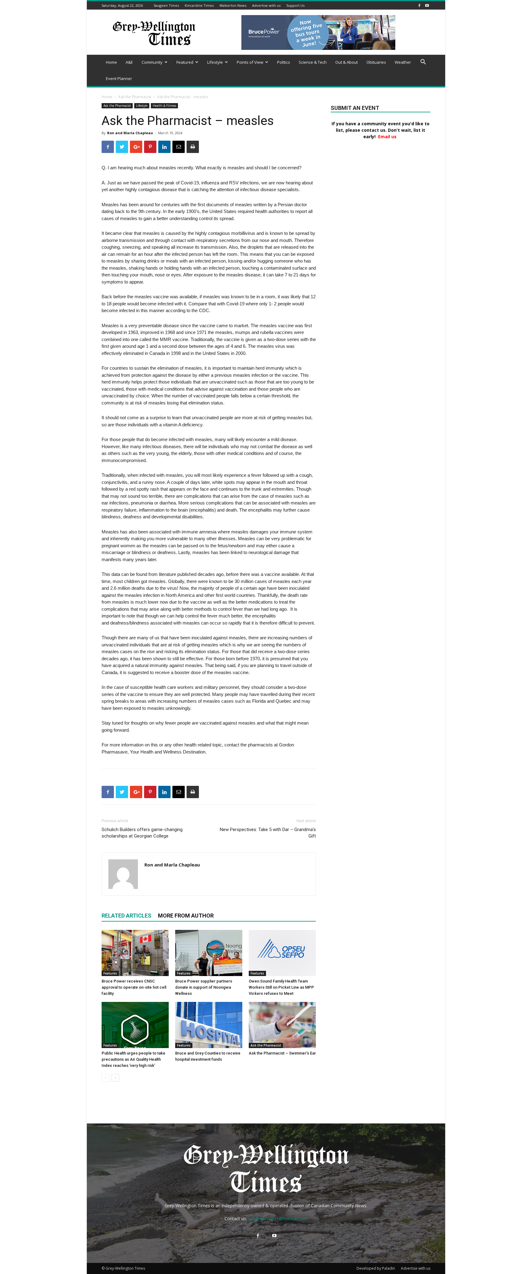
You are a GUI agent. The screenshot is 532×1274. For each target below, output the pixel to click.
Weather (403, 62)
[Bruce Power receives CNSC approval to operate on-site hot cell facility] (135, 953)
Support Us (295, 5)
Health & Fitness (164, 105)
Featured (184, 62)
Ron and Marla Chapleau (130, 133)
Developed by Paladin (376, 1268)
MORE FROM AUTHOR (186, 915)
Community (152, 62)
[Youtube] (427, 5)
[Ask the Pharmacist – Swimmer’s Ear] (282, 1025)
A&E (129, 62)
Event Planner (119, 78)
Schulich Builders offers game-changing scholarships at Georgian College (142, 833)
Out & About (346, 62)
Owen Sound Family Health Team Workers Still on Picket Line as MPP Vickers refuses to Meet (281, 987)
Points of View (250, 62)
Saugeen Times (166, 5)
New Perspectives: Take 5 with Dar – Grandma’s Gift (268, 833)
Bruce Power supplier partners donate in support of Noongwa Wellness (203, 987)
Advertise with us (266, 5)
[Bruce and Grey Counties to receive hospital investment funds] (208, 1025)
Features (110, 973)
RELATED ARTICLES (126, 915)
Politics (283, 62)
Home (111, 62)
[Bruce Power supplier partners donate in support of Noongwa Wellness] (208, 953)
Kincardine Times (199, 5)
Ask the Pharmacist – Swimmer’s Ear (282, 1053)
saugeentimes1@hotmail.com (278, 1218)
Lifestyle (215, 62)
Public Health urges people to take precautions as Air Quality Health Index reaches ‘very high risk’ (133, 1059)
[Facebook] (419, 5)
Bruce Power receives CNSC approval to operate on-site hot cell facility (134, 987)
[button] (423, 63)
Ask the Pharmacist (134, 96)
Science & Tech (313, 62)
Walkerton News (233, 5)
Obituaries (376, 62)
